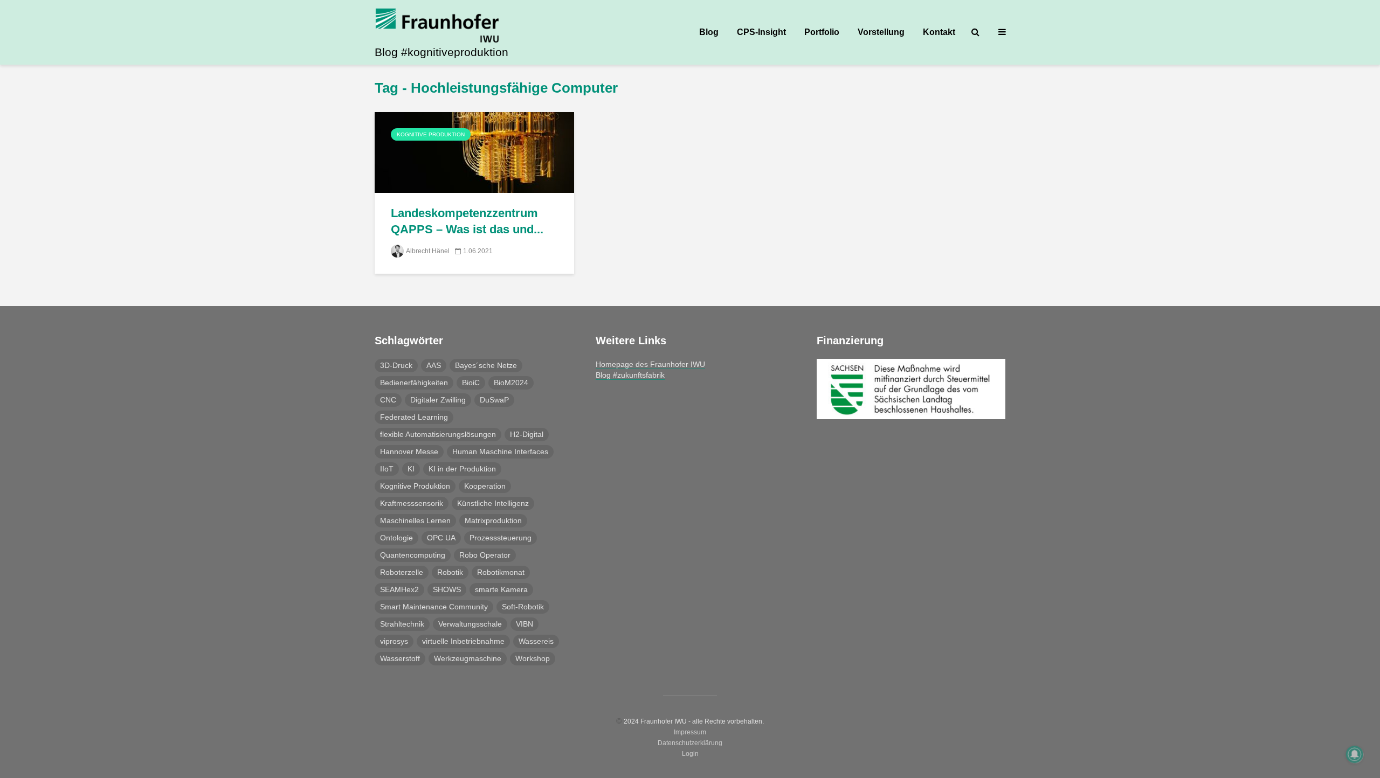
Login (690, 754)
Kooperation (485, 486)
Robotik (450, 572)
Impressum (690, 732)
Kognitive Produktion (431, 134)
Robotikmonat (501, 572)
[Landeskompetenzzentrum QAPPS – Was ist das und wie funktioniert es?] (474, 151)
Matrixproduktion (493, 520)
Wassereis (536, 641)
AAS (433, 365)
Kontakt (939, 32)
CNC (388, 399)
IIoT (387, 468)
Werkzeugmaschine (467, 658)
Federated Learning (414, 417)
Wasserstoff (400, 658)
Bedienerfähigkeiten (414, 382)
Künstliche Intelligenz (493, 503)
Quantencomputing (412, 555)
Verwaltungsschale (470, 624)
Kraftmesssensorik (411, 503)
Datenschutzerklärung (690, 743)
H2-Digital (526, 434)
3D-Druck (396, 365)
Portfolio (821, 32)
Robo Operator (484, 555)
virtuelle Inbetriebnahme (463, 641)
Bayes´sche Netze (486, 365)
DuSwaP (494, 399)
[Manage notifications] (1354, 754)
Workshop (532, 658)
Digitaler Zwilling (438, 399)
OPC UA (441, 537)
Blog (709, 32)
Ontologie (396, 537)
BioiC (471, 382)
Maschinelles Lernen (415, 520)
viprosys (394, 641)
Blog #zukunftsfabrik (630, 375)
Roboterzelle (401, 572)
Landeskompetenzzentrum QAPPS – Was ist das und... (467, 221)
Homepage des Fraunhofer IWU (650, 364)
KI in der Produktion (462, 468)
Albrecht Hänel (428, 251)
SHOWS (447, 589)
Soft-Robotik (523, 606)
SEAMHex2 (399, 589)
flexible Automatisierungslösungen (438, 434)
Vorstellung (881, 32)
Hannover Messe (409, 451)
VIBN (524, 624)
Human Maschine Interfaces (500, 451)
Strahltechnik (402, 624)
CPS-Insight (761, 32)
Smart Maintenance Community (434, 606)
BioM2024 (511, 382)
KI (411, 468)
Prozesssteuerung (501, 537)
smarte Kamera (501, 589)
